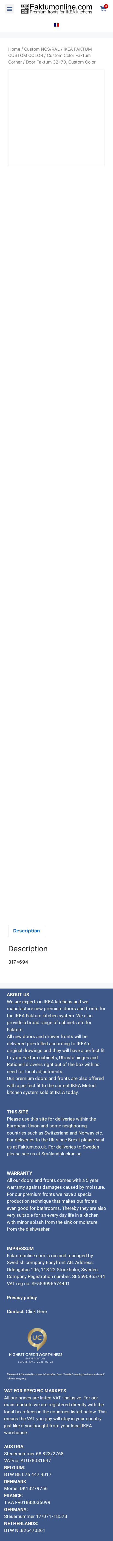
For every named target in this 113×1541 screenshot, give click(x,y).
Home (14, 49)
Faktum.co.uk (32, 1147)
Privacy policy (22, 1297)
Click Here (36, 1311)
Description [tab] (26, 930)
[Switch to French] (56, 25)
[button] (9, 8)
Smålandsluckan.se (62, 1153)
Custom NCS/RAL (42, 49)
